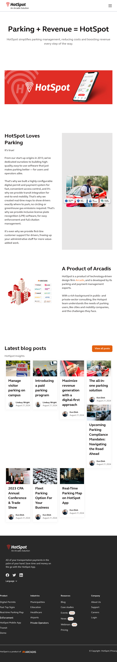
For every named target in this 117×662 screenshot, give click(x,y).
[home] (18, 6)
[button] (109, 5)
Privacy (113, 651)
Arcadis (80, 280)
